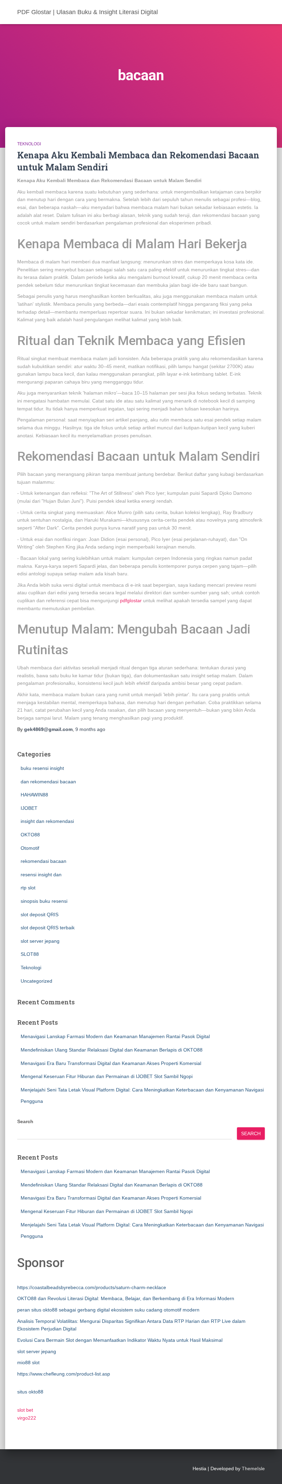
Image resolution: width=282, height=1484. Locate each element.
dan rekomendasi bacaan (48, 781)
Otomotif (30, 848)
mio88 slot (28, 1362)
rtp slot (28, 887)
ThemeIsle (253, 1468)
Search (25, 1121)
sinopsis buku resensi (44, 901)
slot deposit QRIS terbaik (48, 927)
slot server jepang (40, 941)
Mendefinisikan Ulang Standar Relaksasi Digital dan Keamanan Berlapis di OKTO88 (112, 1050)
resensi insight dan (41, 874)
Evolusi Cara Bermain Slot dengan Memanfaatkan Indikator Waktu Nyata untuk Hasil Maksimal (120, 1340)
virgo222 (26, 1418)
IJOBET (29, 808)
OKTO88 (30, 834)
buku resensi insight (42, 768)
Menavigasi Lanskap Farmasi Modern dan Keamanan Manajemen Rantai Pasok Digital (115, 1036)
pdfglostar (131, 600)
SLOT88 (30, 954)
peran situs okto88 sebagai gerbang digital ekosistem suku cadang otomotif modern (108, 1310)
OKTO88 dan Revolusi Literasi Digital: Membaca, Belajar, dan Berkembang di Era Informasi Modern (125, 1298)
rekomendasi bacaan (43, 861)
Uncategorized (36, 981)
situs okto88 (30, 1391)
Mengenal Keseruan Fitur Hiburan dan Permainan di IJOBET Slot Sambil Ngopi (107, 1076)
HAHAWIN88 (34, 794)
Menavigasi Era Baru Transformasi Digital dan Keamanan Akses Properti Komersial (111, 1063)
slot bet (25, 1410)
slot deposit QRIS (39, 914)
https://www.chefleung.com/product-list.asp (63, 1374)
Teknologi (29, 144)
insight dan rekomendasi (47, 821)
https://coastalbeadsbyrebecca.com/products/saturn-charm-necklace (91, 1287)
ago (90, 729)
